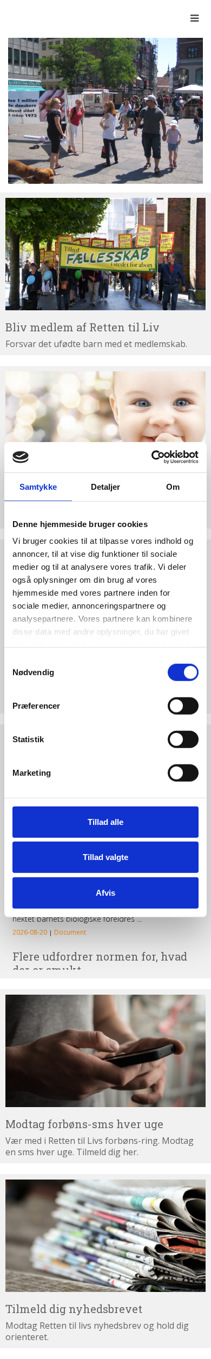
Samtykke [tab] (38, 486)
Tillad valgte (105, 857)
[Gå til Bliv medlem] (105, 254)
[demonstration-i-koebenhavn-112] (105, 110)
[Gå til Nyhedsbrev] (105, 1236)
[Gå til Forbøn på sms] (105, 1051)
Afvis (105, 892)
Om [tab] (173, 486)
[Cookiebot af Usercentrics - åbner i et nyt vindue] (152, 457)
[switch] (183, 705)
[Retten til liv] (38, 18)
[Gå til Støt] (105, 427)
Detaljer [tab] (106, 486)
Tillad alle (105, 821)
